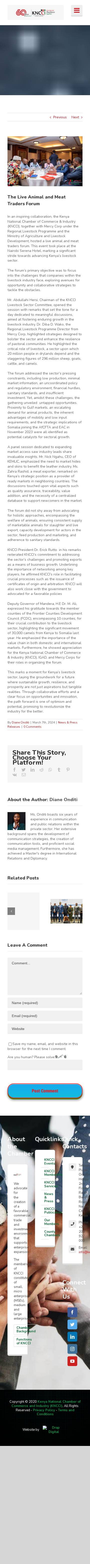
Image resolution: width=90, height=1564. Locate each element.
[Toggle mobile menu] (76, 10)
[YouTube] (72, 1361)
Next (75, 117)
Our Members (46, 1222)
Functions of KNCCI (24, 1341)
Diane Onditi (20, 722)
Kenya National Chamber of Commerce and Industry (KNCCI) (46, 1403)
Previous (60, 117)
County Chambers (46, 1233)
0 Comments (33, 727)
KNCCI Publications (46, 1211)
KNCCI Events (46, 1162)
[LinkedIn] (72, 1337)
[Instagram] (72, 1349)
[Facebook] (72, 1312)
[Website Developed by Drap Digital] (54, 1429)
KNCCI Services (46, 1184)
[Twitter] (72, 1324)
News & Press (46, 1198)
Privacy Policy (44, 1410)
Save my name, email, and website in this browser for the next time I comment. (43, 1046)
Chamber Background (26, 1330)
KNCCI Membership (46, 1173)
